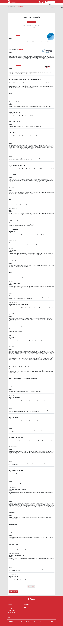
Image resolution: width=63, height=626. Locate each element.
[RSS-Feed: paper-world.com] (30, 607)
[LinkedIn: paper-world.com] (27, 607)
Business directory (14, 4)
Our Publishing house (31, 4)
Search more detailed (31, 22)
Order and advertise (22, 4)
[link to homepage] (12, 1)
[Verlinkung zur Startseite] (31, 598)
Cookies (53, 621)
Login (37, 4)
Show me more (31, 586)
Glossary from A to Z (43, 4)
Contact (22, 621)
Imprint (48, 621)
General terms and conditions (39, 621)
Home (9, 6)
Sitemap (9, 617)
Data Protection (29, 621)
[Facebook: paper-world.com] (24, 607)
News (9, 4)
